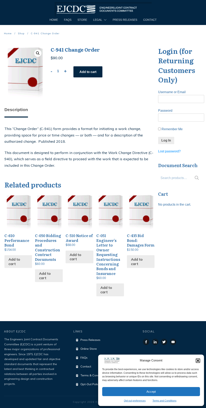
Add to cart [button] (14, 261)
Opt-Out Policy (90, 384)
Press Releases (90, 340)
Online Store (88, 349)
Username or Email (172, 92)
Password (165, 110)
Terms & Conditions (93, 375)
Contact (85, 366)
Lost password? (169, 151)
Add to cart (87, 72)
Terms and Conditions (164, 400)
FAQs (84, 357)
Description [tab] (16, 109)
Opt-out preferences (135, 400)
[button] (198, 361)
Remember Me (172, 129)
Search (197, 177)
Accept (151, 391)
